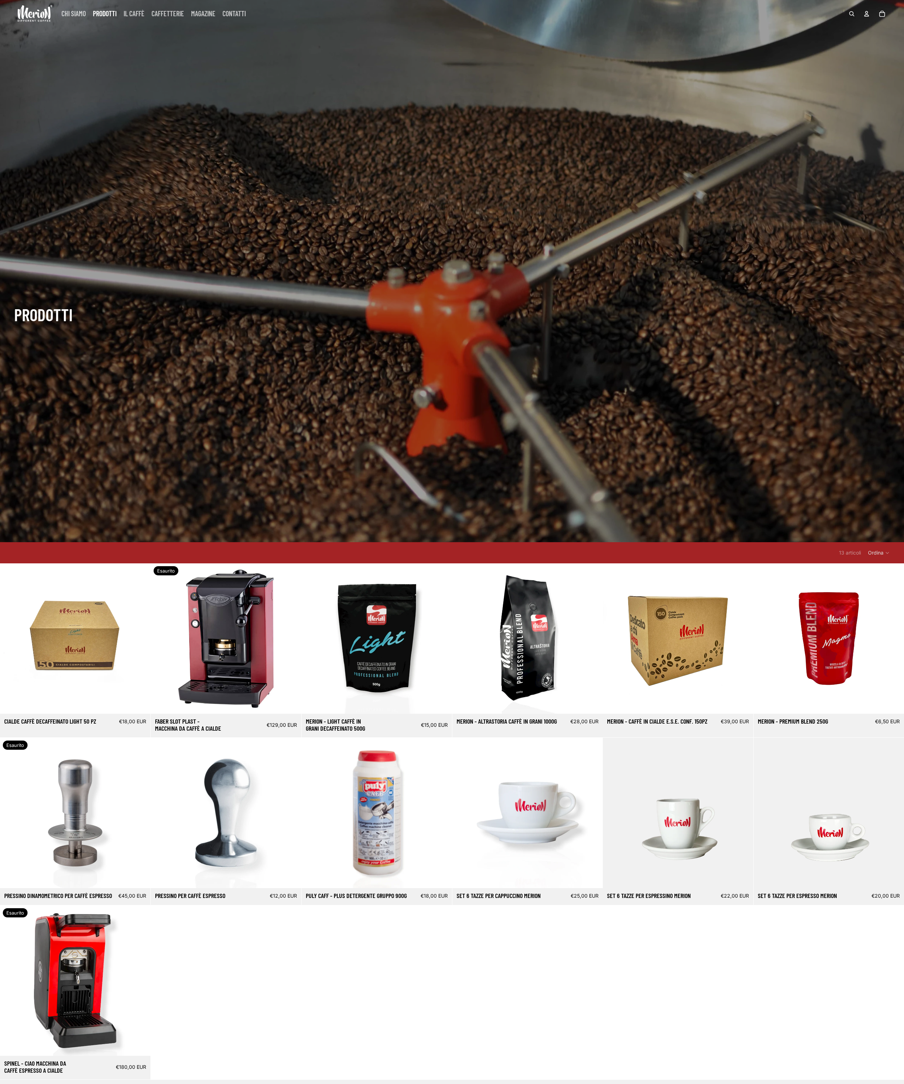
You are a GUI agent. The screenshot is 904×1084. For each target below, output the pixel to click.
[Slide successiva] (139, 980)
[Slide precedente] (10, 980)
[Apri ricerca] (852, 14)
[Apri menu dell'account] (866, 14)
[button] (879, 553)
